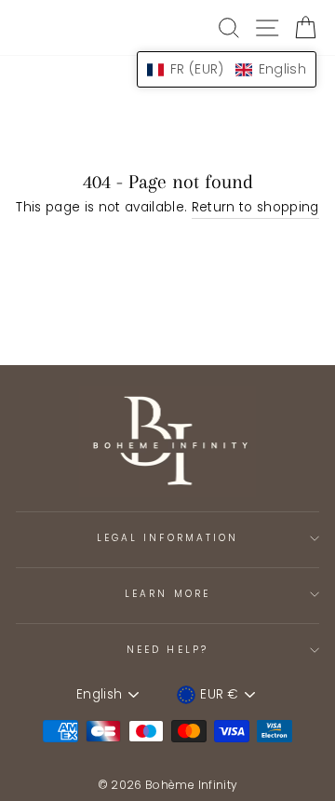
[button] (226, 69)
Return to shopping (255, 207)
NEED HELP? (167, 650)
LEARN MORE (167, 594)
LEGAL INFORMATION (167, 538)
